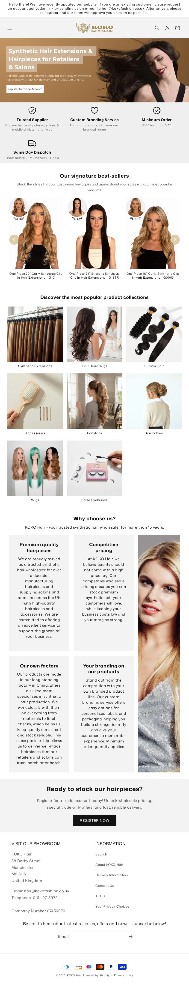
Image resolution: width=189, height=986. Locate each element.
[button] (10, 28)
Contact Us (104, 885)
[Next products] (175, 240)
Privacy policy (123, 975)
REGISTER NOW (94, 820)
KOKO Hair (74, 975)
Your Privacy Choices (112, 906)
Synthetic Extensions (35, 366)
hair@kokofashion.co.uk (46, 891)
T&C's (100, 896)
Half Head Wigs (94, 366)
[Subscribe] (131, 936)
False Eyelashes (94, 500)
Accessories (35, 433)
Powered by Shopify (96, 975)
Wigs (35, 500)
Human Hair (154, 366)
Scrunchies (154, 433)
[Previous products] (14, 240)
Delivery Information (111, 875)
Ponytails (94, 433)
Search (101, 854)
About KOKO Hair (109, 864)
